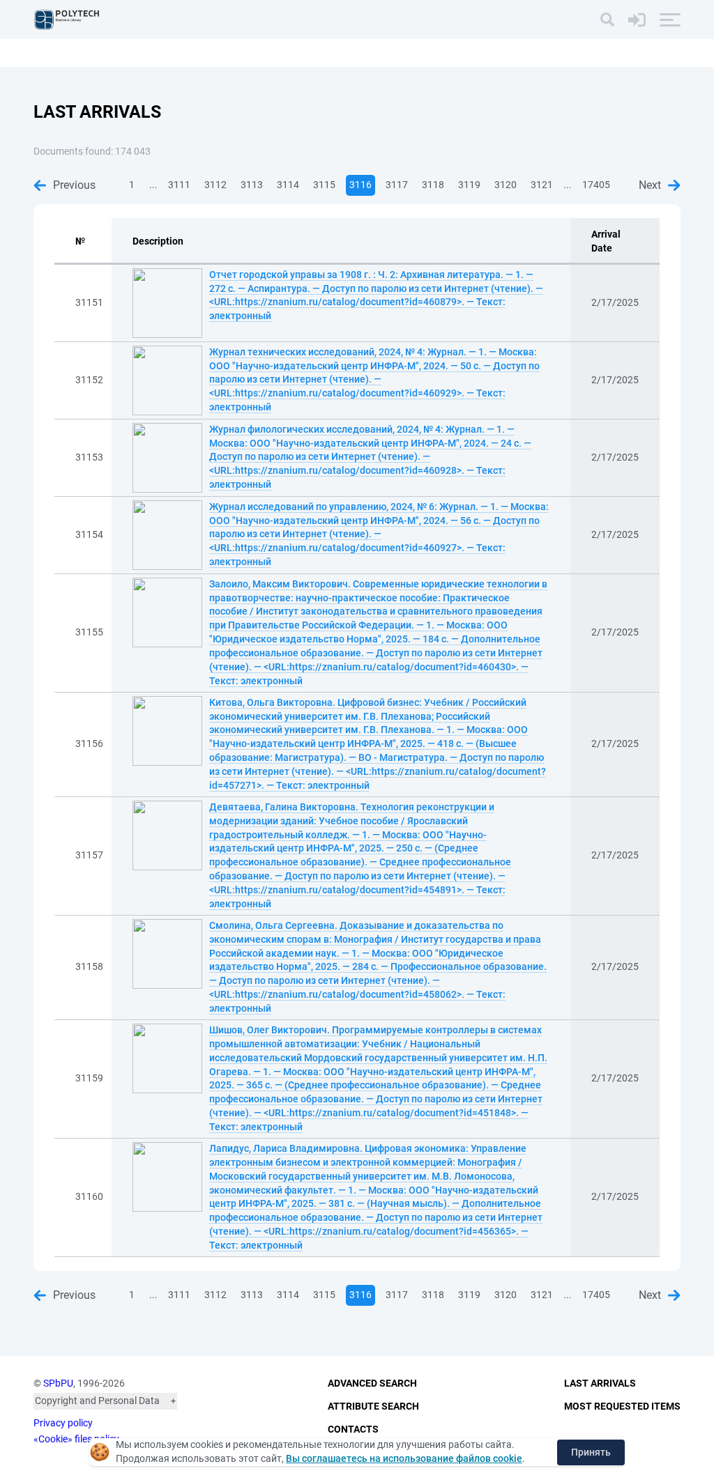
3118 (433, 184)
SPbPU (58, 1383)
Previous (74, 185)
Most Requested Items (622, 1406)
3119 (469, 184)
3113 (252, 184)
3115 (324, 184)
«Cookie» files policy (76, 1438)
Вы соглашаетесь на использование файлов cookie (404, 1458)
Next (650, 185)
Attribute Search (373, 1406)
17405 (596, 184)
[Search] (607, 19)
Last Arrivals (600, 1383)
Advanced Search (372, 1383)
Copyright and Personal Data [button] (97, 1400)
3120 (505, 184)
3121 (542, 184)
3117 (397, 184)
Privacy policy (63, 1422)
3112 (215, 184)
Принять (591, 1452)
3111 (179, 184)
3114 (288, 184)
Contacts (353, 1429)
